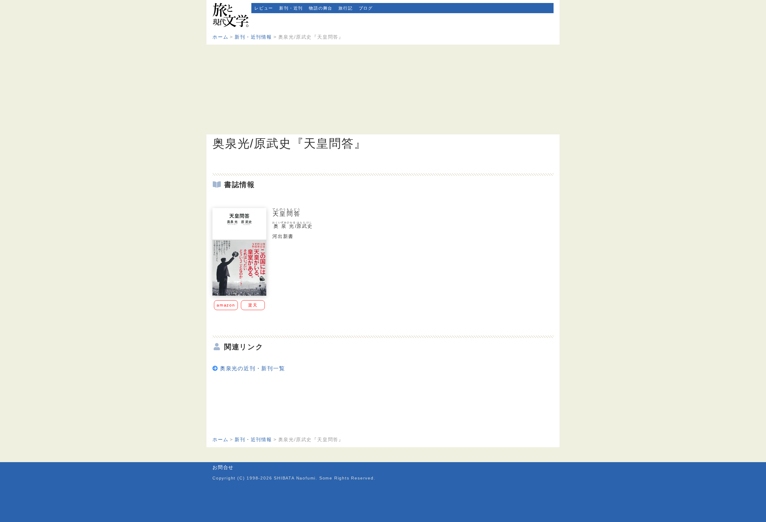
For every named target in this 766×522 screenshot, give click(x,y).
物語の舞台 (320, 8)
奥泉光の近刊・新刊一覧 (252, 368)
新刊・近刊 (291, 8)
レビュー (263, 8)
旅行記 (345, 8)
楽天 (253, 305)
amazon (226, 305)
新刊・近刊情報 (253, 37)
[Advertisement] (383, 89)
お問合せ (223, 467)
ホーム (220, 37)
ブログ (366, 8)
